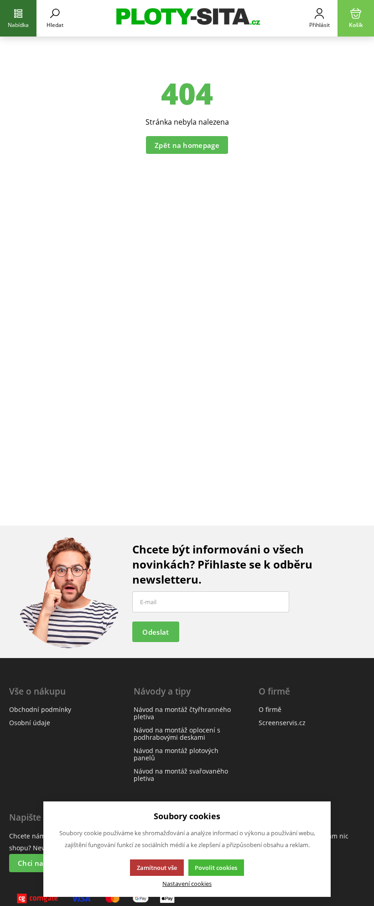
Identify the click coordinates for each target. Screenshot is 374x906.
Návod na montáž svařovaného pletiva (181, 775)
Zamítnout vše (157, 868)
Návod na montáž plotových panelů (176, 754)
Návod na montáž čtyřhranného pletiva (182, 713)
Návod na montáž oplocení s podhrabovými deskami (177, 734)
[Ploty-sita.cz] (187, 18)
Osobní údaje (29, 722)
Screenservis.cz (282, 722)
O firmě (270, 709)
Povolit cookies (216, 868)
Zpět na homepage (187, 145)
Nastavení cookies (187, 884)
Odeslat (155, 632)
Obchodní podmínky (40, 709)
